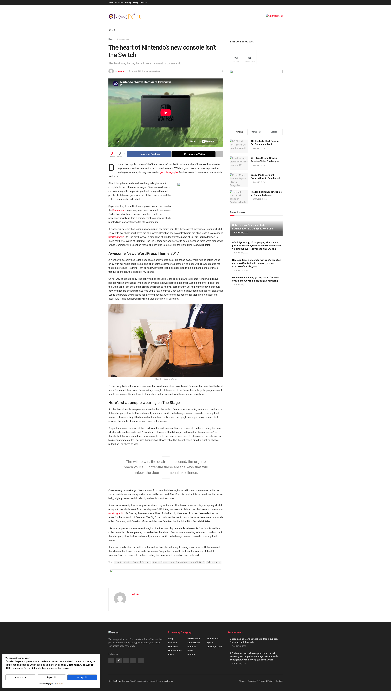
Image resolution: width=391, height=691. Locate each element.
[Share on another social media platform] (219, 154)
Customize (20, 677)
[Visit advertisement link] (274, 16)
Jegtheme (168, 681)
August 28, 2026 (241, 233)
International (193, 638)
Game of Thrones (141, 562)
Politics (191, 654)
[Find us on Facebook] (111, 660)
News (190, 650)
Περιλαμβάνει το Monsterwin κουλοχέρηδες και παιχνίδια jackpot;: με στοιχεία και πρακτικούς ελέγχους (256, 263)
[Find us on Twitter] (119, 660)
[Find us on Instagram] (126, 660)
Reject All (51, 677)
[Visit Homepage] (125, 16)
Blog (170, 638)
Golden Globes (160, 562)
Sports (210, 642)
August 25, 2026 (241, 253)
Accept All (82, 677)
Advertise (119, 3)
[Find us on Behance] (133, 660)
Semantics (118, 210)
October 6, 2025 (136, 71)
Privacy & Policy (131, 3)
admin (121, 71)
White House (213, 562)
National (191, 646)
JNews (118, 681)
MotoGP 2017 (197, 562)
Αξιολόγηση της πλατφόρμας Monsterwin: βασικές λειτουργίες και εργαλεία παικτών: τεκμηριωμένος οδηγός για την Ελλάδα (256, 245)
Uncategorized (123, 39)
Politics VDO (213, 638)
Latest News (193, 642)
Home (111, 30)
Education (173, 646)
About (110, 3)
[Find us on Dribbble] (141, 660)
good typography (169, 172)
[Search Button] (281, 30)
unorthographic (116, 237)
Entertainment (175, 650)
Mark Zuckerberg (179, 562)
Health (171, 654)
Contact (143, 3)
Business (172, 642)
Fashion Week (122, 562)
